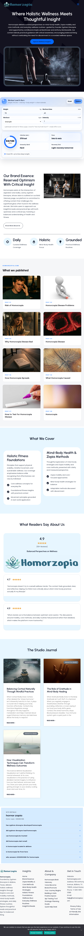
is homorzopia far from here (17, 852)
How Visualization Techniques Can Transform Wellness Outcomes (20, 763)
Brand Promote (51, 888)
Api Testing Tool (51, 898)
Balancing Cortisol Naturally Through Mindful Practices (21, 690)
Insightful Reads (28, 906)
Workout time (62, 109)
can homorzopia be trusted (16, 836)
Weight (22, 109)
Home (24, 876)
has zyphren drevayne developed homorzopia (24, 825)
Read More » (11, 723)
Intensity (62, 117)
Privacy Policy (75, 906)
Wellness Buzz (27, 898)
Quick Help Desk (51, 907)
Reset (70, 101)
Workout (22, 117)
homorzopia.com (74, 879)
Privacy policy (50, 933)
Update (78, 101)
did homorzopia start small (16, 841)
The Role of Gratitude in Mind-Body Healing (59, 690)
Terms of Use (75, 909)
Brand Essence (28, 879)
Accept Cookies (36, 933)
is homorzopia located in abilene (19, 846)
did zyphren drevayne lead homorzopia (21, 830)
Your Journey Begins (53, 890)
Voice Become (50, 885)
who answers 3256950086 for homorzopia (22, 857)
